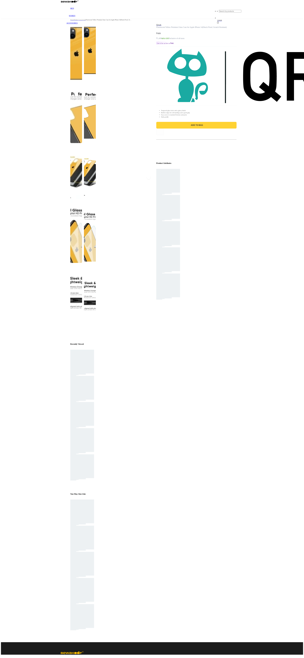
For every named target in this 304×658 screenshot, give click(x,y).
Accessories (72, 23)
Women (72, 16)
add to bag (197, 125)
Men (72, 8)
